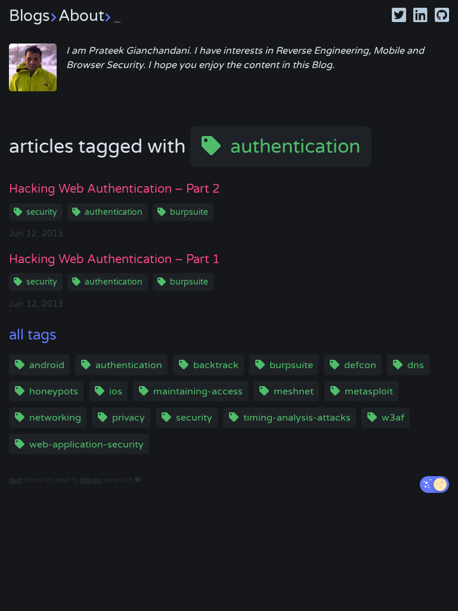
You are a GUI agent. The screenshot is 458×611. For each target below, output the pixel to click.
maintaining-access (198, 391)
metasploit (369, 391)
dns (415, 365)
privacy (128, 418)
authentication (295, 146)
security (41, 212)
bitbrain (90, 480)
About (89, 16)
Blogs (29, 16)
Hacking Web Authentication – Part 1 (114, 259)
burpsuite (189, 212)
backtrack (216, 365)
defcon (360, 365)
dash (16, 480)
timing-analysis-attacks (297, 418)
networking (55, 418)
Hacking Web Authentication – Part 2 (114, 189)
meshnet (294, 391)
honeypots (53, 391)
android (46, 365)
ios (115, 391)
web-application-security (86, 444)
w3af (393, 418)
